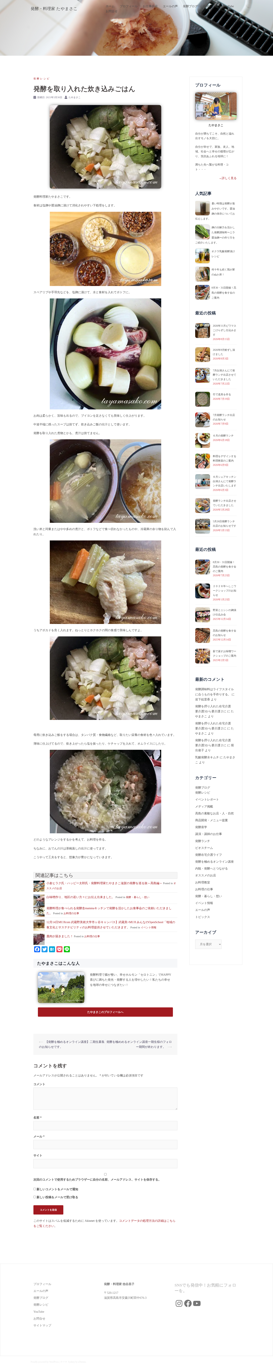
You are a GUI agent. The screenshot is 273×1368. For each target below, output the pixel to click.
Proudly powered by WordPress (45, 1362)
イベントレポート (207, 799)
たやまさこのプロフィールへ (105, 1012)
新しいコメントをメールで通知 (57, 1189)
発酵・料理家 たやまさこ (54, 8)
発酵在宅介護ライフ (208, 854)
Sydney (71, 1362)
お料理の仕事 (71, 913)
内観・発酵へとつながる (211, 868)
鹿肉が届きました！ (59, 936)
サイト (37, 1155)
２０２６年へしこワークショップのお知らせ (224, 590)
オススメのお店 (205, 875)
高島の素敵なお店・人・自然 (214, 813)
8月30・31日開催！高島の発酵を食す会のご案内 (224, 292)
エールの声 (170, 6)
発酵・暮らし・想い (137, 897)
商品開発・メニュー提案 (211, 820)
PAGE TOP (264, 1324)
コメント (39, 1084)
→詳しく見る (228, 178)
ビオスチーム (204, 847)
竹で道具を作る (222, 394)
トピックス (202, 916)
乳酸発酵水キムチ (207, 757)
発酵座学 (201, 827)
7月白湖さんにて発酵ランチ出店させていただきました (224, 375)
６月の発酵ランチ (223, 435)
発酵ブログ (190, 6)
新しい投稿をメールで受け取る (57, 1197)
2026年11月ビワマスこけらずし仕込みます (224, 330)
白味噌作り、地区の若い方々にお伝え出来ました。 (80, 897)
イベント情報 (148, 927)
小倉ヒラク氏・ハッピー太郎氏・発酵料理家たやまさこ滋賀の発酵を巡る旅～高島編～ (104, 883)
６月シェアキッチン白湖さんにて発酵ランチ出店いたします (224, 481)
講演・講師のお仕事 (208, 834)
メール (39, 1136)
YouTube (228, 6)
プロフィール (129, 6)
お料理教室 (202, 882)
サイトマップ (42, 1325)
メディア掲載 (204, 806)
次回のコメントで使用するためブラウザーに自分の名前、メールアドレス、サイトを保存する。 (97, 1179)
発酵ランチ (202, 841)
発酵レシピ (210, 6)
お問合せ (112, 11)
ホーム (110, 6)
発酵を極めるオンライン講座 (214, 861)
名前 (37, 1117)
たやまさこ (75, 97)
